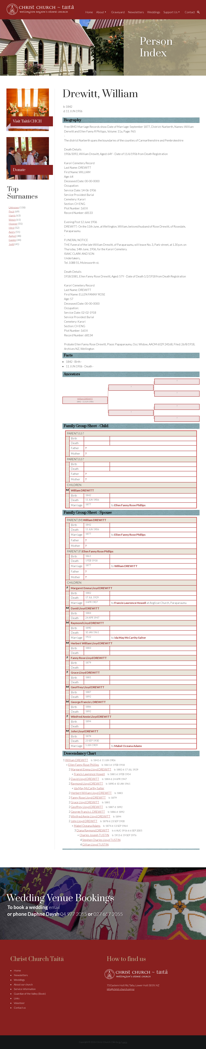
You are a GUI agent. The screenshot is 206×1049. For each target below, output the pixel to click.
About (100, 12)
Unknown (14, 207)
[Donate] (27, 178)
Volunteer (19, 1002)
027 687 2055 (108, 914)
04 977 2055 (73, 914)
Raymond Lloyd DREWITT (87, 623)
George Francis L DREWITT (88, 702)
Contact (190, 12)
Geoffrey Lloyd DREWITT (87, 687)
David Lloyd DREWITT (85, 608)
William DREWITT (82, 490)
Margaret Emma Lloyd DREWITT (91, 588)
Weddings (153, 12)
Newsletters (136, 12)
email (54, 907)
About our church (23, 984)
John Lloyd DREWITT (84, 731)
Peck (11, 211)
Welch (12, 219)
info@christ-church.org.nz (120, 989)
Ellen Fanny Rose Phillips (97, 551)
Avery (12, 231)
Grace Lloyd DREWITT (85, 672)
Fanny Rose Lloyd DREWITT (89, 658)
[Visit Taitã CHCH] (27, 129)
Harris (12, 215)
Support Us (171, 12)
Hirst (11, 227)
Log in (124, 1042)
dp (120, 1042)
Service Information (25, 988)
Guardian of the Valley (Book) (30, 993)
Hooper (13, 223)
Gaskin (12, 239)
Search (199, 12)
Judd (11, 244)
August (12, 235)
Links (16, 998)
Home (89, 12)
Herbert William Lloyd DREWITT (91, 643)
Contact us (20, 1007)
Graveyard (118, 12)
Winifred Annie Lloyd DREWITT (91, 716)
